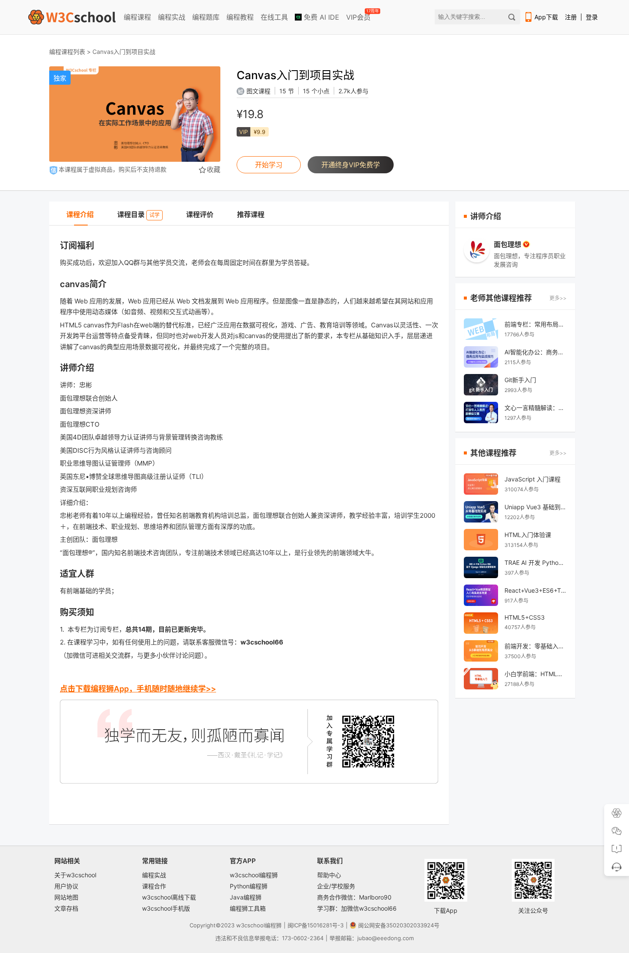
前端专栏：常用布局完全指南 (535, 324)
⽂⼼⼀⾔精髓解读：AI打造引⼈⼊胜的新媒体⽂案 (535, 407)
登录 (592, 17)
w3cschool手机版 (166, 908)
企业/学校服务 (336, 886)
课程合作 (154, 886)
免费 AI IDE (320, 17)
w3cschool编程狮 (254, 875)
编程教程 (240, 17)
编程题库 (206, 17)
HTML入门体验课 (527, 534)
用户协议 (66, 886)
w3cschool (250, 925)
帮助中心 (329, 875)
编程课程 (137, 17)
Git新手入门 (520, 379)
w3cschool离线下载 (169, 897)
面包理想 (507, 244)
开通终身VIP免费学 (350, 164)
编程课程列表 (67, 51)
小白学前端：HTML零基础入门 (535, 673)
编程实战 (171, 17)
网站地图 (66, 897)
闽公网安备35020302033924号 (398, 925)
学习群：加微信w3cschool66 (357, 908)
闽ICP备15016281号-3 (316, 925)
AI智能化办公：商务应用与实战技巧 (535, 352)
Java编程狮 (245, 897)
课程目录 (138, 214)
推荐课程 (250, 214)
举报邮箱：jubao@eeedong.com (371, 938)
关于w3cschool (75, 875)
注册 (571, 17)
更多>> (558, 298)
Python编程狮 (248, 886)
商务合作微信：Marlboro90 (354, 897)
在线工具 (274, 17)
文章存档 (66, 908)
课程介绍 (80, 214)
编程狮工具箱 (248, 908)
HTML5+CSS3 (524, 617)
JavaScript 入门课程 (532, 479)
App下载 (546, 17)
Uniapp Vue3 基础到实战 (535, 507)
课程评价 (200, 214)
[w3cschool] (72, 17)
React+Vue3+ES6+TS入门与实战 (535, 590)
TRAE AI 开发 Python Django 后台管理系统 (535, 562)
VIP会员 (359, 15)
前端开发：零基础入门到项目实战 (535, 646)
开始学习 (268, 164)
